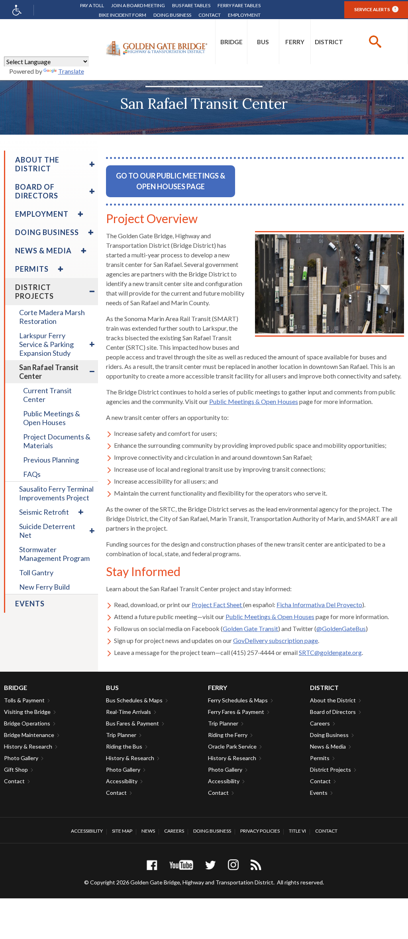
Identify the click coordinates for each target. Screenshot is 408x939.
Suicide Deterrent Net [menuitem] (47, 530)
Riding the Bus (124, 746)
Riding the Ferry (227, 734)
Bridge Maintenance (29, 734)
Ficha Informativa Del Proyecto (319, 604)
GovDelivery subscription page (275, 640)
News (148, 831)
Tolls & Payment (24, 700)
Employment (244, 15)
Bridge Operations (27, 723)
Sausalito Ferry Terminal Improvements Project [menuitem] (56, 493)
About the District (333, 700)
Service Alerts (375, 9)
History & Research (28, 746)
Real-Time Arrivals (128, 711)
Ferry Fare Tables (239, 5)
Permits (320, 758)
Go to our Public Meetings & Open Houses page (170, 181)
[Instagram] (233, 864)
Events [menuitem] (30, 603)
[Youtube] (181, 864)
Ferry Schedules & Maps (238, 700)
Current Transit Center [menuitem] (47, 395)
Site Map (122, 831)
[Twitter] (210, 864)
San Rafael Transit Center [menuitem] (48, 371)
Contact (209, 15)
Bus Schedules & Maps (134, 700)
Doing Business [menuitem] (47, 232)
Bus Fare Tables (191, 5)
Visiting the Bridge (27, 711)
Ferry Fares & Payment (236, 711)
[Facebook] (152, 864)
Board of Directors (333, 711)
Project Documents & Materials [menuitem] (56, 441)
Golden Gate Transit (250, 628)
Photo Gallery (21, 758)
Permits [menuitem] (32, 269)
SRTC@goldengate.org (330, 652)
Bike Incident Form (122, 15)
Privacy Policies (260, 831)
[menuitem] (231, 41)
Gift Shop (16, 769)
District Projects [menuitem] (34, 291)
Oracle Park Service (232, 746)
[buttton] (375, 41)
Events (319, 792)
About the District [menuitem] (37, 164)
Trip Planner (121, 734)
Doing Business (172, 15)
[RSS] (256, 864)
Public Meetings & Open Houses (253, 401)
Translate (71, 71)
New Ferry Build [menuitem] (44, 586)
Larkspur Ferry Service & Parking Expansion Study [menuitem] (46, 344)
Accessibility (121, 781)
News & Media (328, 746)
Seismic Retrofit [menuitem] (44, 512)
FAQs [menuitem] (32, 474)
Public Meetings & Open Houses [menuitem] (51, 418)
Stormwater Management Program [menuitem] (54, 554)
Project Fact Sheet (217, 604)
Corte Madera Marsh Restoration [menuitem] (52, 316)
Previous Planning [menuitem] (51, 459)
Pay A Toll (92, 5)
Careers (320, 723)
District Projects (330, 769)
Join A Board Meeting (138, 5)
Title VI (297, 831)
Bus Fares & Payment (132, 723)
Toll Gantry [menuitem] (36, 572)
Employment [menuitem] (42, 214)
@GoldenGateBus (341, 628)
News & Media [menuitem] (43, 250)
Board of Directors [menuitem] (36, 191)
